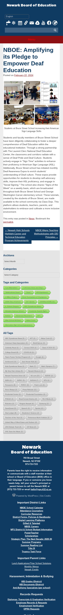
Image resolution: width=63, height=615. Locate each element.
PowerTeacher (32, 533)
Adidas (7, 316)
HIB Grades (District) (31, 581)
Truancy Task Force (31, 551)
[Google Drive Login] (37, 22)
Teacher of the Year (13, 417)
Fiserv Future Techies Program (17, 357)
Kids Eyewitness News (14, 366)
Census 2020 (30, 348)
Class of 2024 (48, 348)
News (31, 218)
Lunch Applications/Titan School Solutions (31, 563)
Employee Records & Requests (31, 603)
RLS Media (47, 399)
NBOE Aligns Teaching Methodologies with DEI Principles (46, 233)
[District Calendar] (20, 22)
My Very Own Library (14, 371)
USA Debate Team (13, 427)
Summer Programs (31, 542)
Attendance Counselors (31, 511)
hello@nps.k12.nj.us (41, 489)
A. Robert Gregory (12, 306)
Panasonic (10, 385)
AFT (38, 316)
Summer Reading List (31, 545)
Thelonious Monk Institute (38, 417)
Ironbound (10, 362)
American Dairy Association (16, 343)
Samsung (44, 403)
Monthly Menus (31, 566)
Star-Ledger (10, 413)
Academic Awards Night (38, 311)
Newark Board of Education (31, 5)
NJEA (8, 380)
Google (40, 357)
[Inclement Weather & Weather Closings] (14, 22)
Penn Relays (11, 390)
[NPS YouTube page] (43, 22)
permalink (8, 222)
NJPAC (21, 380)
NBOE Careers (31, 526)
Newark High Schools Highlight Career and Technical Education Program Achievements (17, 235)
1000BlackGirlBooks (47, 302)
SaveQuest (10, 408)
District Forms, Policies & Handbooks (31, 517)
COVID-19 (29, 352)
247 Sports (30, 302)
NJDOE (49, 376)
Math (33, 366)
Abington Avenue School (14, 311)
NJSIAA (34, 380)
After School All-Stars (13, 320)
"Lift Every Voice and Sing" (33, 288)
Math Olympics (48, 366)
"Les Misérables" (11, 288)
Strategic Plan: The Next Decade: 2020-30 (31, 539)
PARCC (25, 385)
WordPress (33, 496)
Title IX (31, 548)
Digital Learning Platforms (31, 520)
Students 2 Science (30, 413)
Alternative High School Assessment (18, 325)
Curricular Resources (31, 514)
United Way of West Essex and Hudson (21, 422)
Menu (31, 39)
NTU (46, 380)
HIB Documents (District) (31, 584)
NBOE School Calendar (31, 508)
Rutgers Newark (27, 403)
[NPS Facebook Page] (49, 22)
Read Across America (28, 399)
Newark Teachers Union (15, 376)
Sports (39, 408)
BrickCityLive (39, 343)
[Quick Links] (26, 22)
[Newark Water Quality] (8, 22)
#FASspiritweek (42, 292)
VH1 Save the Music (14, 431)
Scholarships (31, 536)
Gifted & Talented (31, 523)
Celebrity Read (12, 348)
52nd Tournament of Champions (34, 297)
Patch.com (39, 385)
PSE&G (9, 399)
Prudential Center (13, 394)
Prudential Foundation (35, 394)
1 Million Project (11, 297)
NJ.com (35, 376)
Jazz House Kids (29, 362)
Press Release (30, 390)
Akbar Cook (30, 320)
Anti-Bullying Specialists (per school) (31, 588)
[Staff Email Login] (31, 22)
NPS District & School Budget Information (31, 529)
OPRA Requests (31, 609)
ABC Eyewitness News (32, 306)
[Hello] (54, 22)
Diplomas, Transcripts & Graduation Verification (31, 599)
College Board (11, 352)
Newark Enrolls (32, 569)
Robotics (9, 403)
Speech (25, 408)
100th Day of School (13, 302)
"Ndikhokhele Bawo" (12, 292)
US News (31, 427)
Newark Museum (35, 371)
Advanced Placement (24, 316)
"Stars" (28, 292)
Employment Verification (31, 606)
